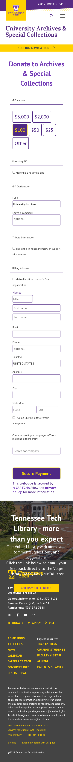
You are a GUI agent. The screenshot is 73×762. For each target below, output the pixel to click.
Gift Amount (18, 100)
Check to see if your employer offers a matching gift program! (34, 437)
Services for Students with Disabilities (27, 730)
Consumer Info (19, 667)
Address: (17, 371)
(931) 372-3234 (28, 603)
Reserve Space (18, 673)
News (12, 650)
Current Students (51, 649)
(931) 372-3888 (26, 607)
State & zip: (19, 403)
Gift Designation (21, 186)
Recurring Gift (20, 161)
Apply (41, 4)
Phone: (16, 342)
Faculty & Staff (49, 655)
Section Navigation (34, 48)
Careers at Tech (19, 661)
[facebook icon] (17, 616)
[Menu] (62, 15)
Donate (52, 4)
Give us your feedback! (36, 588)
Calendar (15, 655)
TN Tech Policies (36, 734)
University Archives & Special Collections (36, 31)
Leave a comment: (23, 213)
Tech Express (47, 644)
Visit (63, 4)
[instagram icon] (10, 616)
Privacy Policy (15, 734)
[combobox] (36, 450)
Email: (16, 327)
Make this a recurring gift (30, 172)
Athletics (15, 644)
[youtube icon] (25, 616)
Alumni (42, 661)
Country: (17, 357)
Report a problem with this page (38, 742)
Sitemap (12, 742)
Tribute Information (23, 237)
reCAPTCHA (21, 487)
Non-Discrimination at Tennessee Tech (28, 725)
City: (15, 388)
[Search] (51, 16)
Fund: (15, 197)
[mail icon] (33, 616)
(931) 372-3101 (32, 598)
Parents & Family (50, 667)
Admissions (16, 638)
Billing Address (20, 268)
